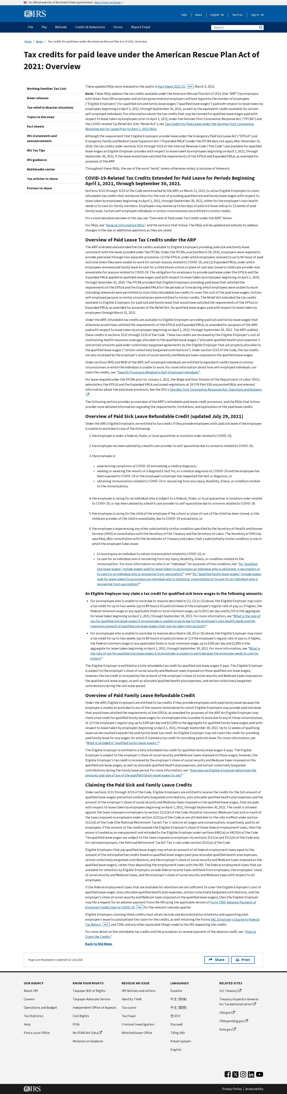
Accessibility (254, 1089)
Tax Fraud (128, 1016)
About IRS (31, 991)
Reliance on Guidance (88, 1041)
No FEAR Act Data (85, 1033)
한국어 (175, 1016)
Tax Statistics (33, 1016)
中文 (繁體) (178, 1007)
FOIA (76, 1024)
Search (260, 27)
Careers (29, 999)
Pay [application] (44, 27)
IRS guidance (37, 160)
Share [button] (219, 959)
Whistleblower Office (137, 1033)
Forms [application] (118, 27)
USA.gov (225, 1012)
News (198, 15)
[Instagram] (243, 1073)
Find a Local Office (37, 1033)
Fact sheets (35, 126)
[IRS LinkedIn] (251, 1073)
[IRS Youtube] (259, 1073)
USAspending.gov (231, 1021)
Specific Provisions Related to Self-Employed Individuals (158, 372)
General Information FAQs (125, 225)
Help (184, 15)
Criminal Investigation (138, 1024)
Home (28, 41)
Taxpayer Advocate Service (91, 999)
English (215, 15)
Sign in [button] (255, 15)
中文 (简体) (178, 999)
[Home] (35, 12)
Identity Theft (132, 999)
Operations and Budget (40, 1007)
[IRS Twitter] (235, 1073)
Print (246, 959)
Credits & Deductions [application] (90, 27)
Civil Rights (81, 1016)
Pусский (176, 1024)
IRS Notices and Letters (138, 991)
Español (176, 991)
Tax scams (129, 1007)
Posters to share (39, 188)
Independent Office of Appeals (94, 1007)
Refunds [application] (61, 27)
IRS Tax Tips (36, 150)
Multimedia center (41, 169)
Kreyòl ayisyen (180, 1041)
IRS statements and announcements (42, 138)
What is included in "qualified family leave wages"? (123, 743)
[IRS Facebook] (228, 1073)
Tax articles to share (42, 179)
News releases (38, 98)
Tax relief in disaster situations (50, 107)
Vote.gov (225, 1029)
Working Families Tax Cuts (46, 88)
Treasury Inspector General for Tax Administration (238, 1001)
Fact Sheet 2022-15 (175, 86)
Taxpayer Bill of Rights (89, 991)
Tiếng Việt (177, 1033)
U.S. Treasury (228, 991)
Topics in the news (40, 117)
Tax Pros (237, 15)
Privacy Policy (232, 1089)
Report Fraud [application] (140, 27)
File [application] (30, 27)
